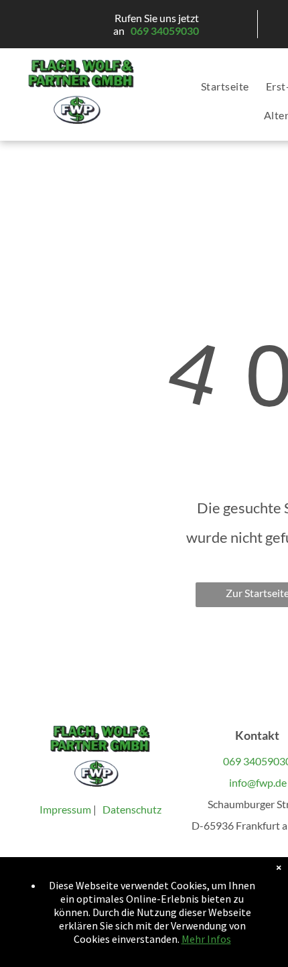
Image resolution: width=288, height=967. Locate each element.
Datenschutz (131, 809)
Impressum (66, 809)
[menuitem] (216, 86)
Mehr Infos (206, 939)
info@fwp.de (257, 782)
